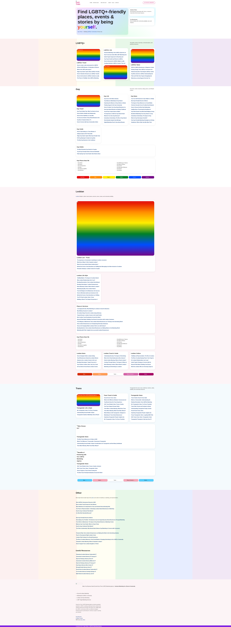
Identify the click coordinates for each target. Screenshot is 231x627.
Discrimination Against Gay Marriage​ (112, 120)
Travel (108, 177)
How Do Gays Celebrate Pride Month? (84, 510)
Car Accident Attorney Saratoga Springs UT (86, 571)
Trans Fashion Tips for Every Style (139, 397)
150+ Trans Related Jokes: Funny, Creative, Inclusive (89, 466)
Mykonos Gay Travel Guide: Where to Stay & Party (87, 524)
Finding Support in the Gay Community (113, 105)
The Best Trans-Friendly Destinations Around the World (89, 472)
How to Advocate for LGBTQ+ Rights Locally (114, 61)
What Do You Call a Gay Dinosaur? (112, 115)
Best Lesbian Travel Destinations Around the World (88, 317)
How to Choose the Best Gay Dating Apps (140, 107)
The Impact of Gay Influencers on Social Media (141, 102)
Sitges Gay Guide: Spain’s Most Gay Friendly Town (88, 135)
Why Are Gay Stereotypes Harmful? (139, 117)
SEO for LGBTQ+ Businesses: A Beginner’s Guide (142, 67)
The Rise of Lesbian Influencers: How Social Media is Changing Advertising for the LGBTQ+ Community (99, 539)
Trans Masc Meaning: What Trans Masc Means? (115, 410)
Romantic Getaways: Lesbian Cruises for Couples (88, 268)
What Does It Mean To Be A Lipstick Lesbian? (87, 262)
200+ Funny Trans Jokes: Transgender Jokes (141, 417)
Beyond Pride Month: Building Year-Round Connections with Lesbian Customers (95, 319)
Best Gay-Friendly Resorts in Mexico (139, 100)
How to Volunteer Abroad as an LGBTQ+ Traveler (88, 73)
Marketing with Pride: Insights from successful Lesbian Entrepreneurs (93, 330)
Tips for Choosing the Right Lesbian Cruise (86, 535)
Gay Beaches (79, 616)
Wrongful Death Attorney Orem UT (84, 567)
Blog (113, 2)
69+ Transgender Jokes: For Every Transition (87, 410)
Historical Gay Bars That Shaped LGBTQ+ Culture (142, 71)
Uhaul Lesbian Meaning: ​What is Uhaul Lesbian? (115, 360)
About (109, 2)
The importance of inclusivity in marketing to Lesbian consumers (92, 260)
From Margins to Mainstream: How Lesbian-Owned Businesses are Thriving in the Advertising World (100, 321)
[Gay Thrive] (81, 2)
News (95, 177)
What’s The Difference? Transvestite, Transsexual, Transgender (91, 441)
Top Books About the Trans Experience (113, 402)
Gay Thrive (80, 31)
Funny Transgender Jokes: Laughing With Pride (142, 414)
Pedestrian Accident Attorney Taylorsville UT (86, 554)
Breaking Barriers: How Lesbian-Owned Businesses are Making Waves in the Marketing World (98, 327)
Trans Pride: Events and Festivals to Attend (141, 406)
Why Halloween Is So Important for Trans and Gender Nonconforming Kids (93, 506)
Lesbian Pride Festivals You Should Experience (87, 537)
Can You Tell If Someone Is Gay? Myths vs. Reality (142, 98)
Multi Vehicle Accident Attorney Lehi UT (85, 573)
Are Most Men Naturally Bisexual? (83, 513)
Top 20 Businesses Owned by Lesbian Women (87, 358)
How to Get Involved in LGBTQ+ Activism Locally (88, 75)
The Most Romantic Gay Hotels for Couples (87, 149)
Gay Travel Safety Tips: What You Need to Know (88, 111)
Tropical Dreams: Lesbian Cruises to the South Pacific (89, 315)
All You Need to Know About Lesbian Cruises (87, 366)
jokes (93, 497)
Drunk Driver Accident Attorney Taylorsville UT (86, 569)
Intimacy (147, 177)
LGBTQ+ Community (92, 31)
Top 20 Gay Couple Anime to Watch (112, 111)
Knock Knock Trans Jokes (110, 397)
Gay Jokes (83, 619)
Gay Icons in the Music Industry (111, 98)
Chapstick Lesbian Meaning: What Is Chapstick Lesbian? (89, 541)
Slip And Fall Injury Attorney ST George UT (85, 562)
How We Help (96, 2)
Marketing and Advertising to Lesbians (113, 366)
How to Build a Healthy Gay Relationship (86, 113)
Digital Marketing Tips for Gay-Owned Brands (114, 122)
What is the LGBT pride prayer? (84, 69)
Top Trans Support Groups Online (112, 406)
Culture (121, 177)
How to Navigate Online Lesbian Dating (86, 355)
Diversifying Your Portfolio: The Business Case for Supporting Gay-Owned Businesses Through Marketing (100, 519)
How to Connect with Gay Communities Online (87, 121)
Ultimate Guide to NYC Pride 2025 (84, 133)
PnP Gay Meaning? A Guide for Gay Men (86, 138)
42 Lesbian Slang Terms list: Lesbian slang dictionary (89, 313)
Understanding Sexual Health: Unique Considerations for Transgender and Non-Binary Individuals (99, 443)
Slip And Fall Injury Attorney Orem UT (84, 558)
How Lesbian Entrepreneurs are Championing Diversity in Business (92, 323)
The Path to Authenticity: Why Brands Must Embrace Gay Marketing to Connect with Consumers (98, 528)
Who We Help (104, 2)
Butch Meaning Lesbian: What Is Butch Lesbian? (88, 286)
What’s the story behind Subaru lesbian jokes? (87, 264)
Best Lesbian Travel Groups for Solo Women (86, 504)
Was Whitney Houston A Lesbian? (85, 310)
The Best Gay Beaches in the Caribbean (86, 140)
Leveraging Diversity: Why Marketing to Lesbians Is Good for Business (93, 308)
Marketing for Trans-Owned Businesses (113, 414)
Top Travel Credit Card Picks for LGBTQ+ (113, 59)
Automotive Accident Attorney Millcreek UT (86, 560)
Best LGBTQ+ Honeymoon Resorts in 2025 (86, 502)
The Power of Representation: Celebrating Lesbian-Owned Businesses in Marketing (95, 508)
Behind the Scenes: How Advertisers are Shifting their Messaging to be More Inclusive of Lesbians (99, 266)
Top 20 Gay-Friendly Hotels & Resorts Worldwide (88, 151)
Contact (117, 2)
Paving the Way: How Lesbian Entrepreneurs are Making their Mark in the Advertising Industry (97, 533)
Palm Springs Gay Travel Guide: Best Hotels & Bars (88, 153)
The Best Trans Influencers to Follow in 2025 (87, 439)
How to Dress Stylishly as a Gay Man (85, 115)
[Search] (88, 3)
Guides (145, 374)
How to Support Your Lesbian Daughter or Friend (87, 543)
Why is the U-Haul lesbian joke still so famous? (114, 358)
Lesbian (77, 196)
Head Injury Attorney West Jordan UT (84, 565)
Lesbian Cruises (79, 618)
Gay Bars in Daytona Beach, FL (84, 119)
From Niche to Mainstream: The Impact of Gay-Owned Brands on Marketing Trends (95, 521)
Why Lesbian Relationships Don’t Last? (86, 280)
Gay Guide (82, 177)
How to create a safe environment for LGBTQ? (87, 65)
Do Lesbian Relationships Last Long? (139, 360)
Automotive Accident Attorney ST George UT (86, 556)
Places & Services (130, 374)
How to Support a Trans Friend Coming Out (87, 470)
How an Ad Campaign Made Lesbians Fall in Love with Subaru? (91, 325)
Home (91, 2)
